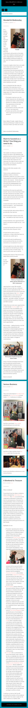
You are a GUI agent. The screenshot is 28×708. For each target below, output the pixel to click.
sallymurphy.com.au (14, 2)
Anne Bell (8, 652)
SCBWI (22, 289)
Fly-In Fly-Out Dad (14, 395)
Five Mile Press (20, 393)
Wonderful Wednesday (12, 20)
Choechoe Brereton (11, 573)
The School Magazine (15, 610)
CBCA (18, 293)
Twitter (21, 306)
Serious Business (10, 384)
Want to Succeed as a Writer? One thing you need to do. (12, 141)
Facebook (14, 306)
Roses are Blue (17, 537)
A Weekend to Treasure (12, 480)
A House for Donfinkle (18, 574)
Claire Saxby (17, 423)
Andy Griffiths (9, 586)
